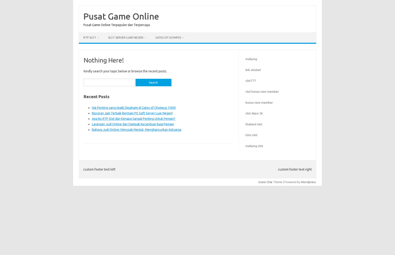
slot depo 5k (254, 113)
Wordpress (308, 182)
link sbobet (253, 70)
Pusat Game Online (121, 16)
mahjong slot (254, 146)
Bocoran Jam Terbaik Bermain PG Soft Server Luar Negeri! (132, 113)
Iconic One (265, 182)
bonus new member (259, 102)
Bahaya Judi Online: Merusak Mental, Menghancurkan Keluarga (136, 129)
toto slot (251, 135)
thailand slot (254, 124)
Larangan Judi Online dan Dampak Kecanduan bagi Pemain (133, 124)
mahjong (251, 59)
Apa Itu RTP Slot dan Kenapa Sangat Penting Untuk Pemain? (133, 119)
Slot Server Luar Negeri (125, 37)
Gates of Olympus (168, 37)
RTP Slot (89, 37)
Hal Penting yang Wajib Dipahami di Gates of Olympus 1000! (134, 108)
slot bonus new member (262, 91)
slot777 (251, 80)
